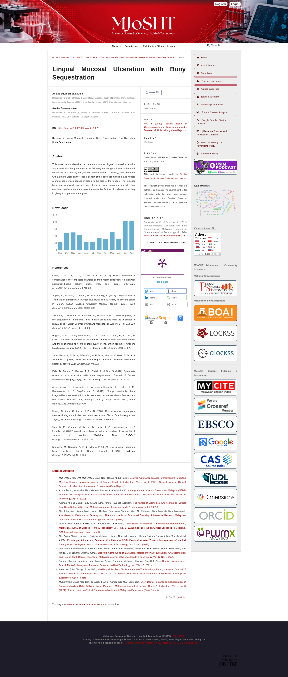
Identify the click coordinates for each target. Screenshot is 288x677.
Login (234, 4)
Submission (207, 73)
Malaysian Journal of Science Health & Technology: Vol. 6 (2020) (124, 507)
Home (55, 57)
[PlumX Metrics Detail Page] (162, 263)
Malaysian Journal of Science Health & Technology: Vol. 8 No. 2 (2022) (112, 544)
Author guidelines (210, 89)
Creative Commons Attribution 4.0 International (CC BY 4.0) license (161, 642)
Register (220, 4)
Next (180, 597)
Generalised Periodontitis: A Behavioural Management (155, 523)
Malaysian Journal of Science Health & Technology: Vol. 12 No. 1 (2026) (136, 557)
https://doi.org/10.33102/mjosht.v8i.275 (78, 128)
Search (215, 45)
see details (162, 281)
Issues (171, 46)
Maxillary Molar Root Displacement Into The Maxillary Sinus (130, 569)
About (115, 46)
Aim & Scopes (208, 65)
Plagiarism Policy (209, 153)
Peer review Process (212, 81)
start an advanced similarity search (85, 604)
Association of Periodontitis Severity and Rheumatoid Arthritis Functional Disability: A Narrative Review (116, 515)
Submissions (132, 46)
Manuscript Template (212, 104)
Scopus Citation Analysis (214, 112)
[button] (154, 291)
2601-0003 (178, 636)
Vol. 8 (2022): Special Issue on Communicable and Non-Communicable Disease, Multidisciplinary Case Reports (123, 57)
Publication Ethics (153, 46)
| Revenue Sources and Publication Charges (212, 133)
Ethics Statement (210, 96)
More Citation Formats (165, 242)
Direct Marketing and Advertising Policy (210, 144)
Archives (65, 57)
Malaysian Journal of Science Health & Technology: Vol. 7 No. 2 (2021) (114, 565)
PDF (153, 92)
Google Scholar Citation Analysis (211, 122)
